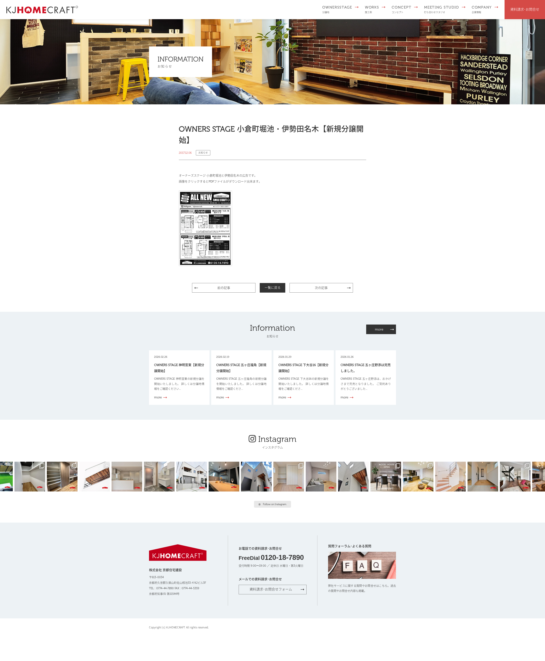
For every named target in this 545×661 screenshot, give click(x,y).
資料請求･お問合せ (524, 9)
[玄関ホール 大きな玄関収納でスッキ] (484, 476)
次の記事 (321, 288)
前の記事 (223, 288)
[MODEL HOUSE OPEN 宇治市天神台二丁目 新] (225, 476)
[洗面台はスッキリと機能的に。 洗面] (160, 476)
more (379, 329)
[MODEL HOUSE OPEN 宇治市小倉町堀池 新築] (289, 476)
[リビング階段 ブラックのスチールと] (516, 476)
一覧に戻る (273, 288)
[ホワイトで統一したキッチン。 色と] (128, 476)
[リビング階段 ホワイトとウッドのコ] (451, 476)
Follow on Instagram (274, 504)
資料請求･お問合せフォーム (271, 589)
